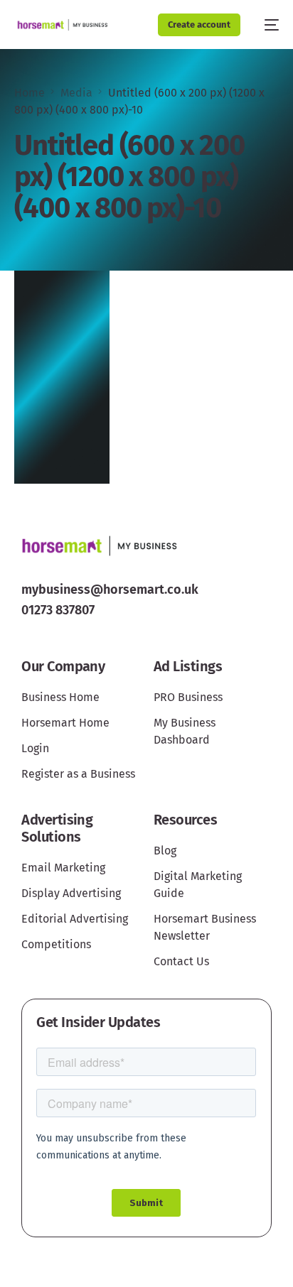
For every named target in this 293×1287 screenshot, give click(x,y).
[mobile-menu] (267, 25)
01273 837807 (58, 610)
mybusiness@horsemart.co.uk (109, 589)
